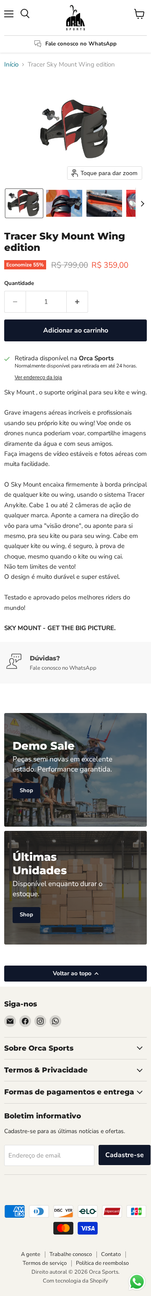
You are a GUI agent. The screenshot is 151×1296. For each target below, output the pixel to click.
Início (11, 64)
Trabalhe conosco (70, 1254)
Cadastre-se (124, 1155)
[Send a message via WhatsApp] (137, 1282)
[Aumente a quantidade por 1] (77, 302)
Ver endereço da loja (38, 378)
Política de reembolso (102, 1263)
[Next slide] (142, 203)
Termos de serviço (45, 1263)
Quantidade (19, 283)
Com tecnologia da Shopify (75, 1281)
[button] (24, 203)
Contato (111, 1254)
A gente (30, 1254)
